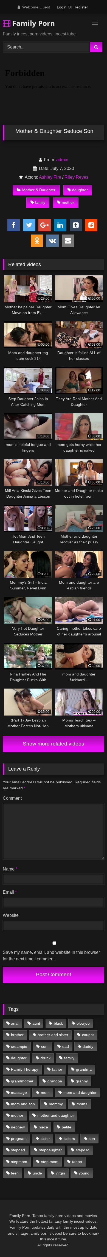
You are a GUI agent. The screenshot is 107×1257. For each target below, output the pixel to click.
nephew (18, 1127)
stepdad (18, 1150)
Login (61, 7)
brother (17, 1035)
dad (65, 1046)
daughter (80, 190)
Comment (12, 798)
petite (66, 1127)
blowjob (83, 1023)
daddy (88, 1046)
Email (10, 892)
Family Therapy (24, 1069)
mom (45, 1092)
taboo (77, 1161)
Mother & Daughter (38, 190)
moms (82, 1104)
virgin (60, 1173)
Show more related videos (53, 744)
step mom (49, 1161)
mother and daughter (55, 1115)
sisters (69, 1138)
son (92, 1138)
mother (68, 202)
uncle (37, 1173)
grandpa (54, 1081)
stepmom (19, 1161)
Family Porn (32, 23)
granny (82, 1081)
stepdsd (82, 1150)
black (58, 1023)
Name (10, 869)
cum (45, 1046)
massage (19, 1092)
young (84, 1173)
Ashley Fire (50, 177)
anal (14, 1023)
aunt (36, 1023)
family (40, 202)
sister (45, 1138)
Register (81, 7)
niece (43, 1127)
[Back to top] (90, 1240)
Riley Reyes (76, 177)
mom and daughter (80, 1092)
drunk (45, 1058)
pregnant (19, 1138)
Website (11, 915)
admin (62, 159)
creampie (19, 1046)
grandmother (22, 1081)
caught (88, 1035)
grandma (84, 1069)
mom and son (23, 1104)
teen (15, 1173)
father (57, 1069)
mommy (56, 1104)
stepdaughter (50, 1150)
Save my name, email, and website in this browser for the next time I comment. (51, 955)
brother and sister (53, 1035)
